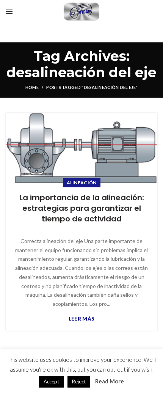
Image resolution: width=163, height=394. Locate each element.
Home (32, 87)
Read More (109, 381)
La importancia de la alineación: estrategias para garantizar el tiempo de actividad (81, 208)
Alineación (82, 182)
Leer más (81, 318)
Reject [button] (79, 381)
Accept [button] (51, 381)
